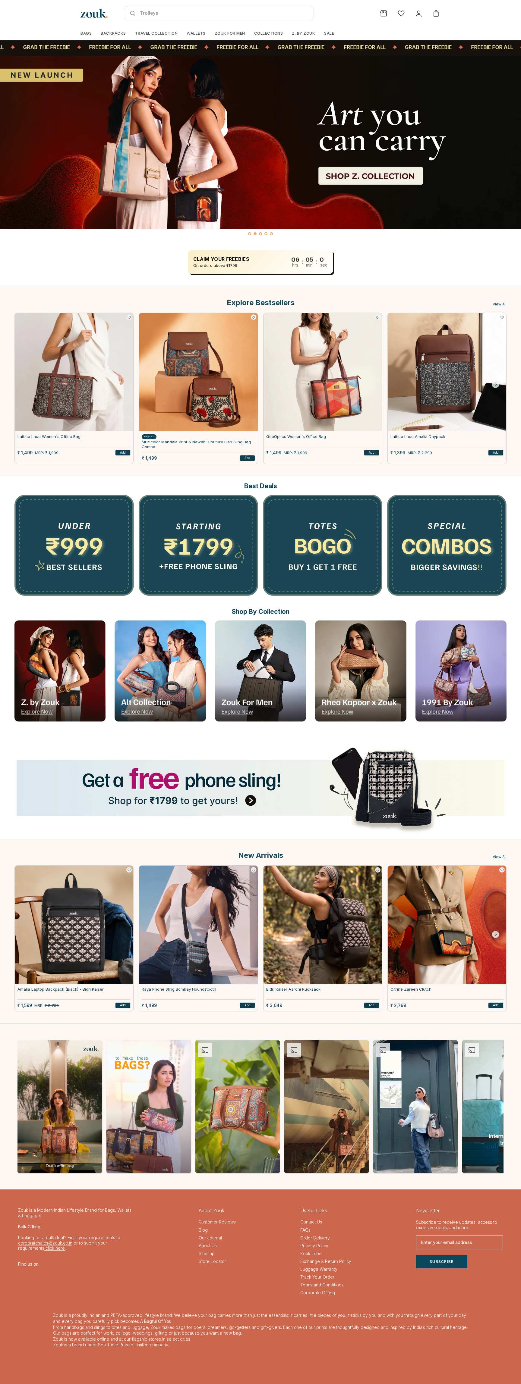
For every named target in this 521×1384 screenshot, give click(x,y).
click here (54, 1248)
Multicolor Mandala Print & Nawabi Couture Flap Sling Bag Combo (196, 444)
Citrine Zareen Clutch (410, 989)
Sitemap (207, 1253)
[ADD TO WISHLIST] (129, 317)
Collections (268, 33)
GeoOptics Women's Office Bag (296, 436)
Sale (329, 33)
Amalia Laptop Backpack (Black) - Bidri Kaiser (60, 989)
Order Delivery (315, 1237)
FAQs (305, 1229)
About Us (208, 1245)
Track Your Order (317, 1276)
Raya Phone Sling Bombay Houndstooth (179, 989)
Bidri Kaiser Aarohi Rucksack (293, 989)
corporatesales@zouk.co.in (45, 1242)
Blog (203, 1229)
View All (500, 304)
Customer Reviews (217, 1222)
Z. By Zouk (303, 33)
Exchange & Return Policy (325, 1261)
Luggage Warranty (318, 1269)
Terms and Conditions (321, 1285)
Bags (86, 33)
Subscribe (442, 1261)
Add (123, 452)
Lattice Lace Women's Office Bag (49, 436)
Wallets (196, 33)
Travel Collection (156, 33)
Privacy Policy (314, 1245)
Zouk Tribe (311, 1253)
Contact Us (311, 1222)
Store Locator (212, 1261)
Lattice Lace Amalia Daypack (417, 436)
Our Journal (210, 1237)
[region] (260, 147)
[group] (260, 142)
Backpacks (113, 33)
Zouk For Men (230, 33)
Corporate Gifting (317, 1292)
